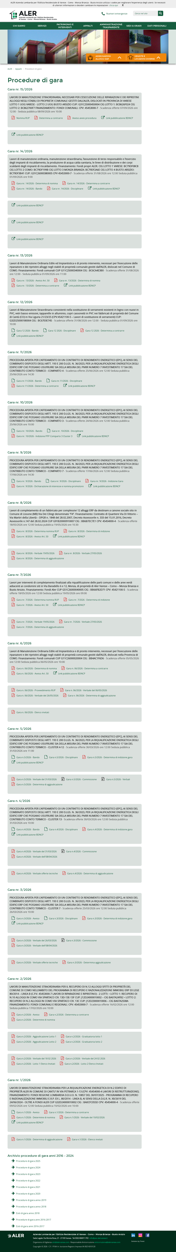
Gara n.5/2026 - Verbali (118, 779)
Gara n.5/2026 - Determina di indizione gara (109, 757)
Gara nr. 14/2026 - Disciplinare (67, 188)
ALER (10, 69)
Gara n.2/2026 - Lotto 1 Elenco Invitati (35, 1063)
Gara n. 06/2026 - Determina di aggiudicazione (92, 695)
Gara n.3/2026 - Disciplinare (63, 918)
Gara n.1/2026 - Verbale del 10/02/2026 (84, 1117)
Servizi (42, 25)
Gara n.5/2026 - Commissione (81, 779)
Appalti (88, 25)
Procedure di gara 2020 (28, 1193)
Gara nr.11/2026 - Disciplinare (66, 380)
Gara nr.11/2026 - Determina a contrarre (37, 385)
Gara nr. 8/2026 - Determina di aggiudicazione (40, 558)
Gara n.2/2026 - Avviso (27, 1014)
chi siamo (19, 25)
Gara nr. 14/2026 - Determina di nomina (37, 183)
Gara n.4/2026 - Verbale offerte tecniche (37, 873)
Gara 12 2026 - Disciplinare (62, 330)
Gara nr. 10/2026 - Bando (29, 430)
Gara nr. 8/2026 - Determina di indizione (89, 531)
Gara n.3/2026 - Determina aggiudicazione (89, 962)
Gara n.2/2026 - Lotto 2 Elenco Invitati (84, 1063)
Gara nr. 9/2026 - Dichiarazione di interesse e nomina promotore (50, 486)
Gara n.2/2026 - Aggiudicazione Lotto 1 (36, 1036)
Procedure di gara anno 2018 (31, 1206)
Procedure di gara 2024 (28, 1167)
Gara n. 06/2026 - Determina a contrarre (87, 668)
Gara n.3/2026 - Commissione (81, 940)
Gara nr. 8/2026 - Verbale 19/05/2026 (35, 553)
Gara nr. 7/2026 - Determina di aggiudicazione (40, 627)
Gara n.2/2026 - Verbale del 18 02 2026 (36, 1058)
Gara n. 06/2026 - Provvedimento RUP (36, 690)
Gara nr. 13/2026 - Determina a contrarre (37, 285)
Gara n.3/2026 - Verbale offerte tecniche (37, 962)
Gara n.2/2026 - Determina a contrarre (69, 1014)
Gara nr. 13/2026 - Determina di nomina (79, 280)
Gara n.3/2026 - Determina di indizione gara (109, 918)
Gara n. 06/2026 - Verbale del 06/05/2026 (86, 690)
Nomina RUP (23, 118)
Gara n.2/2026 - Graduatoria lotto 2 (84, 1041)
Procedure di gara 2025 (28, 1161)
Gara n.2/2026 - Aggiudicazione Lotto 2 (36, 1041)
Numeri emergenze (116, 13)
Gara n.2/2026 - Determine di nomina (35, 1019)
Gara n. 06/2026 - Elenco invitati (32, 712)
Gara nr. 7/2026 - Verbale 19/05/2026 (35, 621)
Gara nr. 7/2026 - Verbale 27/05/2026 (83, 621)
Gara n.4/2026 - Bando (28, 829)
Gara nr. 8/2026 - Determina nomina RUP (37, 531)
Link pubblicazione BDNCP (119, 118)
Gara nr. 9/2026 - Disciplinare (66, 481)
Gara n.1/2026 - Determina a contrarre (69, 1112)
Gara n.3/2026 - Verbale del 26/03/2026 (36, 940)
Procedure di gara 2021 (28, 1187)
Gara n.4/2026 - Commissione (81, 851)
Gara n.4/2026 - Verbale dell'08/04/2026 (36, 856)
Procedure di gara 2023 (28, 1174)
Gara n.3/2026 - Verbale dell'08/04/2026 (36, 945)
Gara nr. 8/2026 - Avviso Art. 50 (32, 536)
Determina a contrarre (51, 118)
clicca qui (113, 5)
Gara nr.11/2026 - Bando (29, 380)
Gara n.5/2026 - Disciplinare (63, 757)
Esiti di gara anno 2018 (27, 1213)
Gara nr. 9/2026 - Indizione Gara (106, 481)
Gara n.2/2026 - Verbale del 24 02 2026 (85, 1058)
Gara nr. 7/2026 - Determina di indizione (89, 599)
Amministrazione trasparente (111, 26)
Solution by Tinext (137, 1241)
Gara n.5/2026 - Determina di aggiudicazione (39, 784)
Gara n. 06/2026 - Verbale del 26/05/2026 (37, 695)
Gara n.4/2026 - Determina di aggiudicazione (90, 873)
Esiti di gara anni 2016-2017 (30, 1226)
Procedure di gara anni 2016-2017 (33, 1219)
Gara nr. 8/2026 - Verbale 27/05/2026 (83, 553)
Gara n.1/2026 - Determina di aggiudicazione (39, 1139)
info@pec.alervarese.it (99, 1238)
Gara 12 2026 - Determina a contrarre (104, 330)
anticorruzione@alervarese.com (107, 1242)
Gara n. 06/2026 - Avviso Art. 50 (32, 673)
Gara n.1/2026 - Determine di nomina (35, 1117)
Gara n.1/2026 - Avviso (27, 1112)
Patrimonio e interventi (65, 26)
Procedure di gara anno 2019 (31, 1200)
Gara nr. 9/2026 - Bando (28, 481)
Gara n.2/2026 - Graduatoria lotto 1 (84, 1036)
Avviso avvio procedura (84, 118)
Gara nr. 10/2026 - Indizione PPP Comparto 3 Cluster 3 (44, 436)
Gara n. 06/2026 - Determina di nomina (36, 668)
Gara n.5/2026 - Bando (28, 757)
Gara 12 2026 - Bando (27, 330)
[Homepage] (33, 14)
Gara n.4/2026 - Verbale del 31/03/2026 (36, 851)
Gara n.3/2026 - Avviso (27, 918)
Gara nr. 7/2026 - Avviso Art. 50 (32, 605)
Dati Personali (156, 25)
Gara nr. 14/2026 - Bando (29, 188)
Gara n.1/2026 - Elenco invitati (87, 1139)
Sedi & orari (134, 25)
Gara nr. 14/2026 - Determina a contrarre (88, 183)
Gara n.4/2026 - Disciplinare (63, 829)
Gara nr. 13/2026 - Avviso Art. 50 (33, 280)
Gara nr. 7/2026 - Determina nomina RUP (37, 599)
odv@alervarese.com (60, 1242)
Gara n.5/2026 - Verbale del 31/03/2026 (36, 779)
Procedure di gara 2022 (28, 1180)
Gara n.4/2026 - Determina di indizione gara (109, 829)
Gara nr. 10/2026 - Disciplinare (67, 430)
